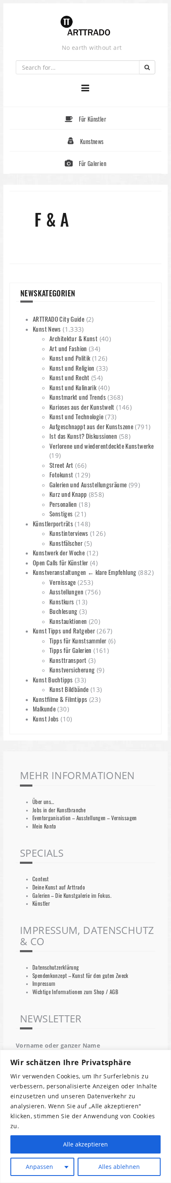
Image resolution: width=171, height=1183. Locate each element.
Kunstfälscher (66, 543)
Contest (40, 879)
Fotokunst (61, 474)
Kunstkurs (61, 601)
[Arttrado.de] (85, 26)
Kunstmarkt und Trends (77, 396)
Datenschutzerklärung (55, 967)
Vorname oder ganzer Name (58, 1045)
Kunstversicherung (72, 669)
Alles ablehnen (119, 1167)
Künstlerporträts (53, 523)
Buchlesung (63, 611)
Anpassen (39, 1167)
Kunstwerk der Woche (59, 552)
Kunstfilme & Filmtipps (60, 699)
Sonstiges (61, 513)
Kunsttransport (67, 660)
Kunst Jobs (46, 718)
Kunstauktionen (68, 621)
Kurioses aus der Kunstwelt (82, 406)
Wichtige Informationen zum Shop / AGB (75, 992)
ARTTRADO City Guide (58, 318)
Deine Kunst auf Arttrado (58, 887)
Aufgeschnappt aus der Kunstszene (91, 426)
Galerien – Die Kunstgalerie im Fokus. (71, 895)
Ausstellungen (66, 591)
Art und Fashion (68, 348)
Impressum (43, 983)
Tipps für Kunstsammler (77, 640)
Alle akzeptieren (85, 1144)
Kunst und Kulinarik (72, 387)
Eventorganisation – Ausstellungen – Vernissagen (84, 818)
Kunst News (47, 328)
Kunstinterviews (68, 533)
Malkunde (44, 708)
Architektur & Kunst (73, 338)
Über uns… (43, 802)
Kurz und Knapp (68, 494)
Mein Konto (44, 826)
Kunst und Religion (72, 367)
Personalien (63, 503)
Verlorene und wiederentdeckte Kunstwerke (101, 445)
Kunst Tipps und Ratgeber (64, 630)
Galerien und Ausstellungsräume (88, 484)
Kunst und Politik (69, 357)
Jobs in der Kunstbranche (59, 810)
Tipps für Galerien (70, 650)
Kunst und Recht (69, 377)
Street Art (61, 464)
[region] (85, 1116)
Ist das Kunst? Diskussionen (83, 435)
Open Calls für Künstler (60, 562)
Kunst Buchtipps (53, 679)
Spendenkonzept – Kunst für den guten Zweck (80, 976)
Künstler (41, 903)
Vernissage (62, 582)
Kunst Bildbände (69, 689)
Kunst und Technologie (76, 416)
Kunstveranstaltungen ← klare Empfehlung (85, 572)
